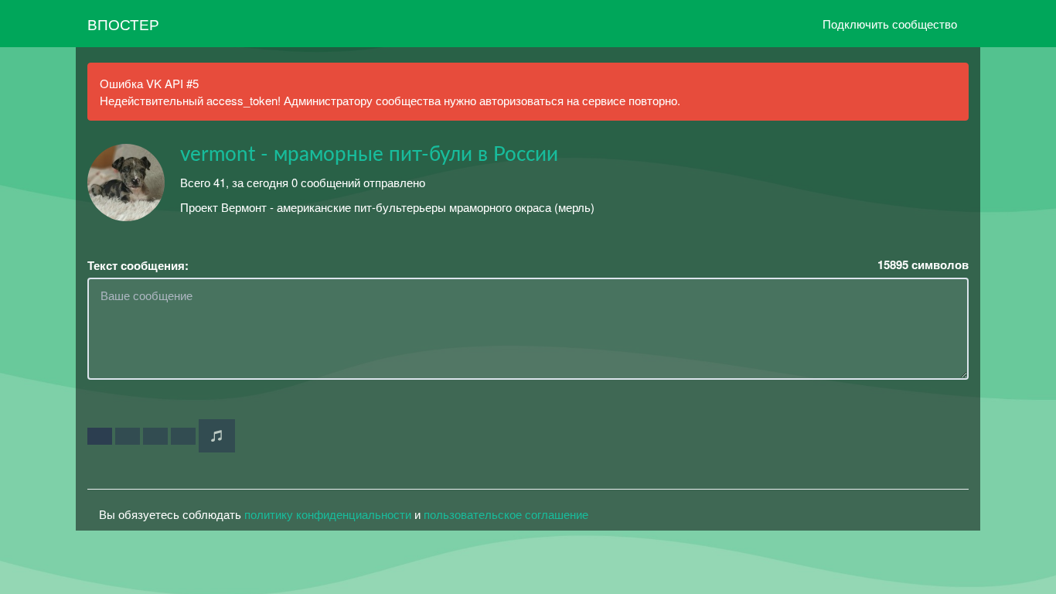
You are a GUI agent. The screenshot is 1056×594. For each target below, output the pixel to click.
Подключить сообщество (890, 23)
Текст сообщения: (138, 266)
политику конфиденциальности (327, 514)
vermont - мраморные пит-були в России (369, 155)
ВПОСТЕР (123, 23)
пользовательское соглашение (506, 514)
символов (923, 265)
